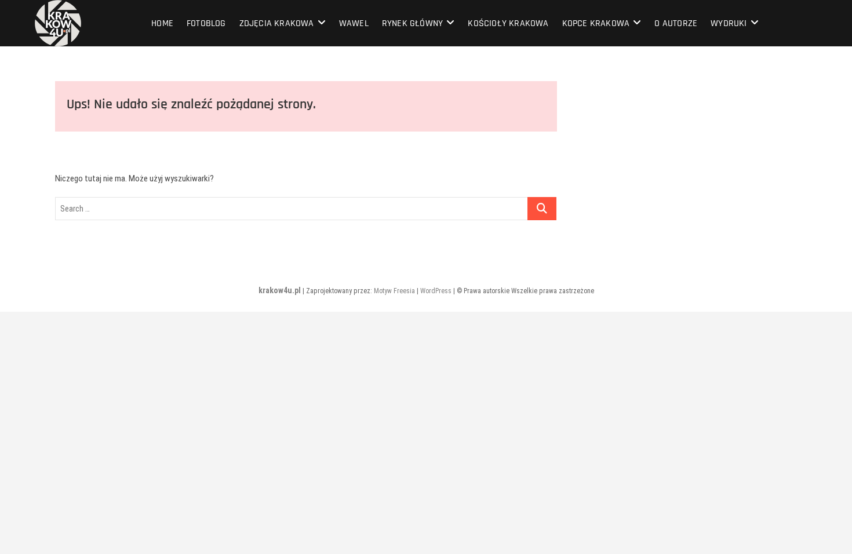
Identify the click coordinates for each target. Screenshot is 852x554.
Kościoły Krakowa (508, 23)
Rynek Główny (412, 23)
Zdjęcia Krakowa (276, 23)
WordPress (436, 291)
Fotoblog (206, 23)
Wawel (354, 23)
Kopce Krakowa (596, 23)
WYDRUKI (729, 23)
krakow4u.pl (279, 290)
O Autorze (675, 23)
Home (162, 23)
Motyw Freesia (394, 291)
